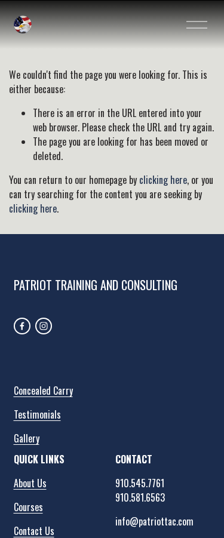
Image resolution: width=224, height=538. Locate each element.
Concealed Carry (43, 390)
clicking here (163, 180)
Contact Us (34, 531)
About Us (30, 483)
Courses (28, 507)
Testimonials (37, 414)
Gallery (26, 438)
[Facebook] (22, 326)
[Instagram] (43, 326)
